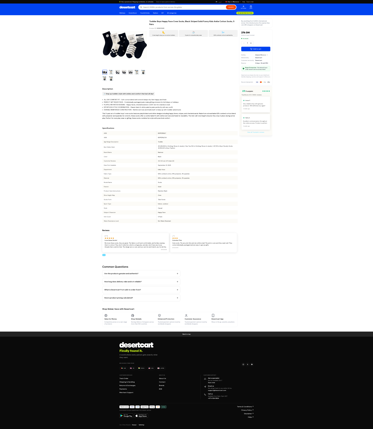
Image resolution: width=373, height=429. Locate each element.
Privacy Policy (247, 410)
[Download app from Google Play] (126, 416)
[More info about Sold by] (267, 55)
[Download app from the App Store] (141, 416)
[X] (247, 364)
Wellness (122, 13)
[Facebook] (252, 364)
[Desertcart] (127, 7)
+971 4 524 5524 (213, 398)
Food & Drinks (145, 13)
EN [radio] (216, 1)
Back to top (187, 334)
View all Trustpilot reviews (255, 132)
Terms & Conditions (245, 407)
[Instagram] (243, 364)
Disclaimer (249, 414)
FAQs (251, 417)
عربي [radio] (220, 2)
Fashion (155, 13)
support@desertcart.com (217, 390)
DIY (162, 13)
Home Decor (133, 13)
